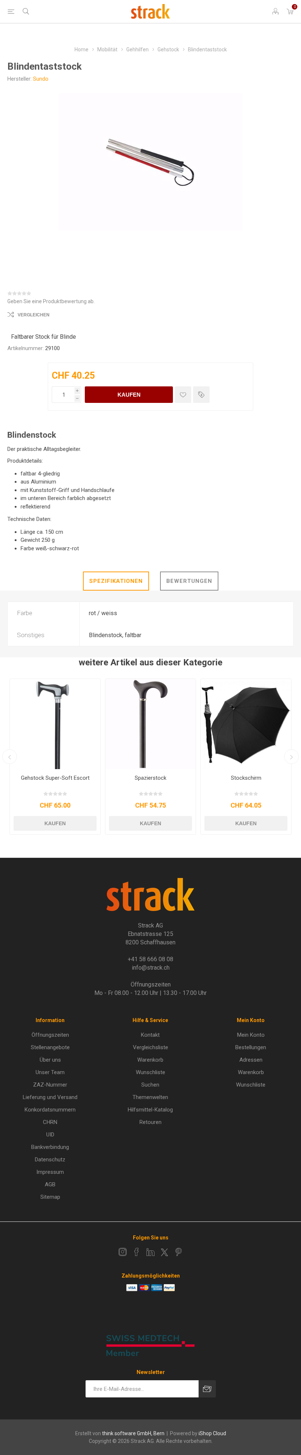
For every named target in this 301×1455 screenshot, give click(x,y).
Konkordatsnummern (50, 1109)
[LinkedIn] (150, 1252)
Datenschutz (50, 1159)
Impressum (50, 1172)
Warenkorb (150, 1060)
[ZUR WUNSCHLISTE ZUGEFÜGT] (183, 394)
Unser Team (50, 1072)
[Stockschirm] (246, 724)
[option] (55, 757)
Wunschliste (150, 1072)
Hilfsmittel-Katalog (150, 1109)
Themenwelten (150, 1097)
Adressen (250, 1060)
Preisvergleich (201, 394)
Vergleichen (34, 314)
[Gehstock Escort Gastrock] (55, 724)
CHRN (50, 1122)
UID (50, 1134)
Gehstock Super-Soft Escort (55, 778)
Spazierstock (150, 778)
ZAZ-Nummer (50, 1084)
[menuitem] (50, 1035)
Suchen (150, 1084)
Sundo (40, 79)
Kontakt (150, 1035)
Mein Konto (251, 1035)
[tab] (116, 581)
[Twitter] (164, 1252)
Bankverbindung (50, 1147)
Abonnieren (207, 1388)
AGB (50, 1184)
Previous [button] (9, 756)
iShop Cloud (212, 1433)
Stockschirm (246, 778)
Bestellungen (250, 1047)
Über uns (50, 1060)
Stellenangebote (50, 1047)
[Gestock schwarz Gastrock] (150, 724)
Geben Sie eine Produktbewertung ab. (51, 301)
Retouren (150, 1122)
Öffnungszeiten (50, 1035)
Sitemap (50, 1197)
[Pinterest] (178, 1252)
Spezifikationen (116, 581)
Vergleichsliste (150, 1047)
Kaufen (129, 395)
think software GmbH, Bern (133, 1433)
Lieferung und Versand (50, 1097)
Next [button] (291, 756)
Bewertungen (189, 581)
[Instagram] (122, 1252)
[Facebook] (136, 1252)
